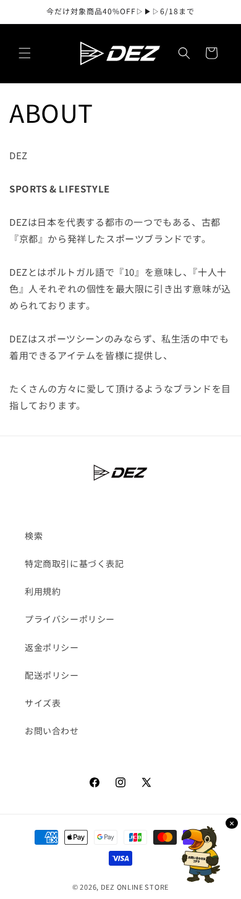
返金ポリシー (52, 647)
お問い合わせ (52, 730)
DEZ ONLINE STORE (135, 887)
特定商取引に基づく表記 (74, 563)
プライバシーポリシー (70, 619)
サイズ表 (43, 703)
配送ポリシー (52, 675)
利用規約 (43, 591)
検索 (34, 535)
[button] (24, 53)
